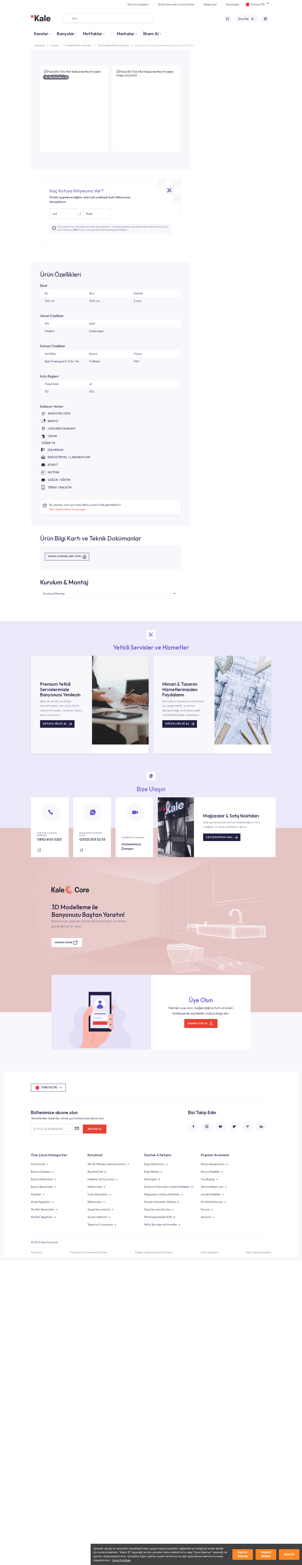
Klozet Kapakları (40, 1202)
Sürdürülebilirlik (97, 1217)
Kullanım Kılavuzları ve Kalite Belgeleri (167, 1187)
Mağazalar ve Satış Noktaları (162, 1194)
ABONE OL (95, 1128)
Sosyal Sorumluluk (99, 1209)
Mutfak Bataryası (212, 1202)
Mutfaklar (92, 33)
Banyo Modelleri (210, 1171)
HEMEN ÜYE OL (198, 1023)
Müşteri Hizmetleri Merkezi (160, 1202)
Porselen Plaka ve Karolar (78, 45)
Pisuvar (205, 1209)
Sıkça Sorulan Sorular (157, 1209)
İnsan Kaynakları (98, 1194)
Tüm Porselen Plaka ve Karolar (113, 45)
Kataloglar (232, 4)
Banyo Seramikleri (42, 1187)
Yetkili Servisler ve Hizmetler (176, 4)
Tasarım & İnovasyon (100, 1224)
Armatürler (38, 1164)
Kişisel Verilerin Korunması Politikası (88, 1252)
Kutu (89, 214)
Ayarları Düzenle (243, 1554)
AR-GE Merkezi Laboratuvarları (107, 1164)
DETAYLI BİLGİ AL (55, 723)
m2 (55, 214)
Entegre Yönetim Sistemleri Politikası (154, 1252)
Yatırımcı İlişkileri (138, 4)
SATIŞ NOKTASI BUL (219, 837)
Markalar (125, 33)
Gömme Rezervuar (212, 1187)
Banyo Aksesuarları (213, 1164)
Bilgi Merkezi (151, 1171)
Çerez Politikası (121, 1560)
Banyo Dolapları (41, 1171)
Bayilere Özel (95, 1171)
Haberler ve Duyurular (101, 1179)
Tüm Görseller (57, 77)
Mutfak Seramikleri (43, 1209)
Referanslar (95, 1202)
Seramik (206, 1217)
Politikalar (36, 1252)
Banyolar (65, 33)
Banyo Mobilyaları (42, 1179)
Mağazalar (210, 4)
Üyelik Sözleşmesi (209, 1252)
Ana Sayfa (39, 45)
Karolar (41, 33)
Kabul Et (289, 1554)
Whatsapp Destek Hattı (158, 1217)
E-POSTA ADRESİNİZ (48, 1129)
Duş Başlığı (208, 1179)
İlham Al (151, 33)
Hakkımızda (95, 1187)
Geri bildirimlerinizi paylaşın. (68, 509)
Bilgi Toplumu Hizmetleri (258, 1252)
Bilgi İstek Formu (154, 1164)
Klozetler (36, 1194)
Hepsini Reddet (266, 1554)
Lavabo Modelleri (211, 1194)
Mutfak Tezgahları (42, 1217)
